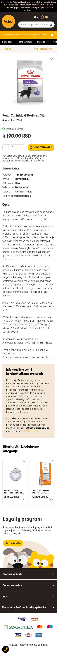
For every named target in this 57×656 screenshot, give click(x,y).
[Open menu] (53, 17)
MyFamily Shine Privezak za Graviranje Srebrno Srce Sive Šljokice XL (14, 491)
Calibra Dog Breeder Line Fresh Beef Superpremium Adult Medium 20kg (40, 491)
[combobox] (36, 24)
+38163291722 (30, 431)
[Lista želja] (51, 58)
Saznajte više (13, 543)
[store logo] (8, 21)
